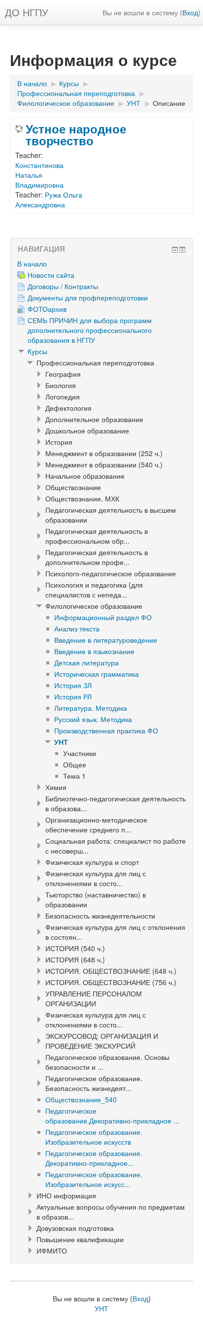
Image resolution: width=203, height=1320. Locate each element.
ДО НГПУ (26, 12)
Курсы (37, 351)
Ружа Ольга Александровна (48, 199)
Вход (190, 12)
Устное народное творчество (76, 134)
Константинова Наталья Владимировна (39, 175)
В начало (32, 263)
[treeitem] (101, 263)
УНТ (61, 742)
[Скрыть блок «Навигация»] (175, 250)
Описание (169, 103)
